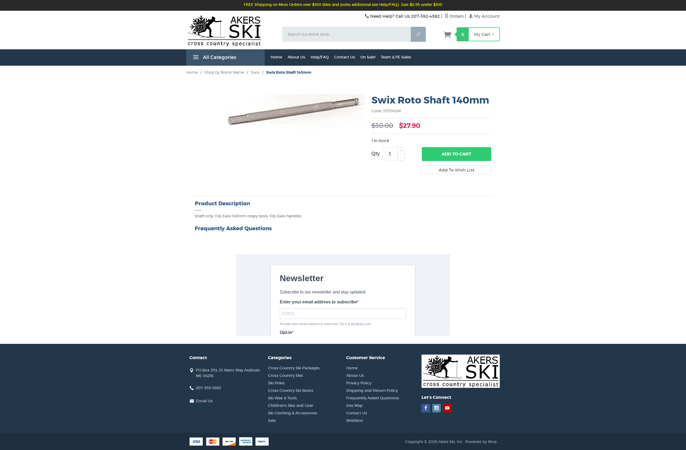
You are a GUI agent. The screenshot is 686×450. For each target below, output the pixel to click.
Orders (456, 16)
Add (456, 154)
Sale (272, 420)
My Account (486, 16)
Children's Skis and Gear (290, 405)
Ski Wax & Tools (282, 398)
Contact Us (344, 57)
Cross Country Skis (285, 375)
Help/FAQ (320, 57)
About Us (296, 57)
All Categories (219, 57)
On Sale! (367, 57)
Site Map (354, 405)
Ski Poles (276, 383)
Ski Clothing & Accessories (292, 413)
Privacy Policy (358, 383)
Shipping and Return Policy (372, 390)
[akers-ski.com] (231, 37)
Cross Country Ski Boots (290, 390)
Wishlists (354, 420)
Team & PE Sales (396, 57)
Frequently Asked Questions (372, 398)
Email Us (204, 401)
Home (276, 57)
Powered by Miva (481, 441)
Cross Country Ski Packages (294, 368)
